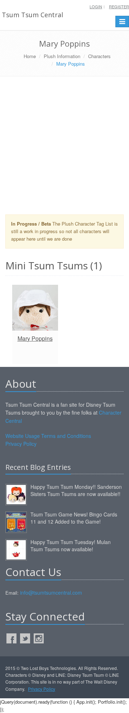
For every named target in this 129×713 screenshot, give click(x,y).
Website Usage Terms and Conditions (48, 435)
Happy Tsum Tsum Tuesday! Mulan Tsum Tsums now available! (70, 545)
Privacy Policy (21, 443)
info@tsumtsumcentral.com (51, 592)
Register (119, 6)
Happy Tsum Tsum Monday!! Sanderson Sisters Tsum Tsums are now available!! (76, 490)
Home (30, 56)
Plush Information (62, 56)
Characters (99, 56)
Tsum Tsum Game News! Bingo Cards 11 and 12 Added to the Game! (73, 518)
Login (96, 6)
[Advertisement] (64, 148)
